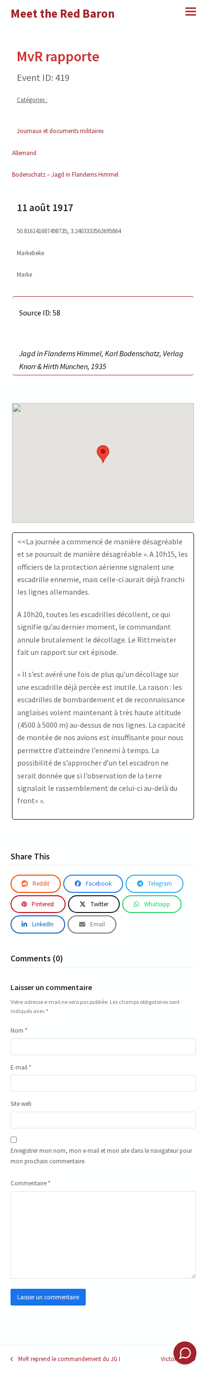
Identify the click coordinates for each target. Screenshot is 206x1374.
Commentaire (30, 1183)
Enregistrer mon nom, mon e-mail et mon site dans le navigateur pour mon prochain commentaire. (101, 1156)
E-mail (21, 1067)
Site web (21, 1104)
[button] (190, 11)
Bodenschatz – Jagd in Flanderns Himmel (65, 174)
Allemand (24, 153)
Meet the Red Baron (63, 13)
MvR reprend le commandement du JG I (65, 1359)
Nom (19, 1030)
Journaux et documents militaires (60, 131)
